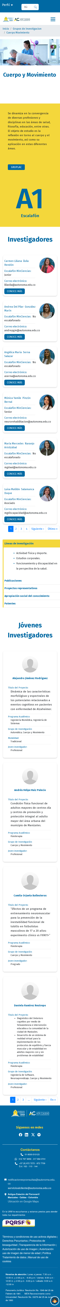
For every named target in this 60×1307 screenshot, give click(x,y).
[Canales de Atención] (54, 1300)
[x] (33, 1134)
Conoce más (14, 291)
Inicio (6, 28)
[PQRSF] (18, 1222)
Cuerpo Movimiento (17, 32)
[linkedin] (27, 1134)
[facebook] (21, 1134)
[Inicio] (16, 19)
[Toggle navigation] (52, 19)
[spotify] (39, 1134)
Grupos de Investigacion (27, 28)
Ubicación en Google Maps (23, 1201)
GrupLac (16, 167)
